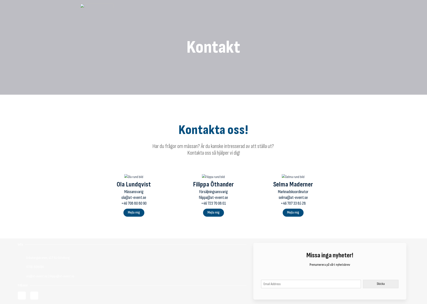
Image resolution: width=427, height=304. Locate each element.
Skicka (381, 284)
